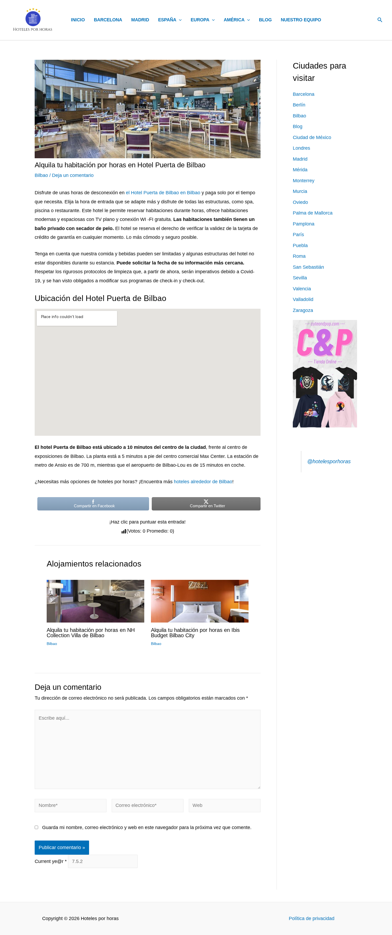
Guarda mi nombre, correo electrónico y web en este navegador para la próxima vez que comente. (146, 827)
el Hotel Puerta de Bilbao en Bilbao (162, 192)
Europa (200, 19)
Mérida (300, 169)
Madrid (140, 19)
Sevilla (300, 277)
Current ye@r (51, 861)
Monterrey (303, 180)
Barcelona (108, 19)
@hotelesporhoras (329, 461)
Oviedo (300, 202)
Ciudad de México (312, 137)
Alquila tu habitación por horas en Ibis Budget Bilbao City (195, 632)
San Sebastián (308, 267)
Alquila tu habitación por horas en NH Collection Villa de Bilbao (91, 632)
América (234, 19)
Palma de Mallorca (313, 213)
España (167, 19)
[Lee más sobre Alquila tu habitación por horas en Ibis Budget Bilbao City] (200, 601)
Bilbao (41, 175)
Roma (299, 256)
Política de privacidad (311, 918)
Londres (301, 148)
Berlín (299, 105)
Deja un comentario (73, 175)
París (298, 234)
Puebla (300, 245)
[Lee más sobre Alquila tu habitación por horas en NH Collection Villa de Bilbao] (95, 601)
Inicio (78, 19)
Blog (265, 19)
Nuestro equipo (301, 19)
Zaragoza (303, 310)
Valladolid (303, 299)
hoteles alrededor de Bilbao (203, 481)
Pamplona (303, 224)
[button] (179, 20)
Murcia (300, 191)
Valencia (302, 288)
